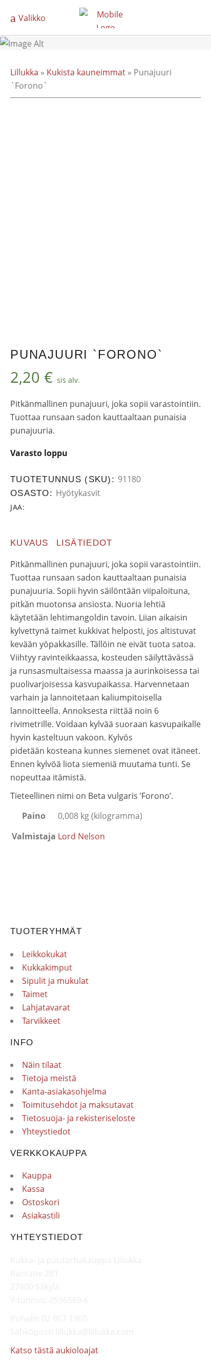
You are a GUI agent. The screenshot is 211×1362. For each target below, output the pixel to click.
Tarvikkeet (41, 1020)
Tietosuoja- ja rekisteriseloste (78, 1118)
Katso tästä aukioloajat (54, 1350)
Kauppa (37, 1175)
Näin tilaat (41, 1064)
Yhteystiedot (46, 1131)
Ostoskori (40, 1202)
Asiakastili (41, 1215)
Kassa (33, 1188)
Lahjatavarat (46, 1007)
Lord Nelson (81, 836)
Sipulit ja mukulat (55, 980)
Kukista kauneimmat (86, 72)
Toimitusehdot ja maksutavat (78, 1104)
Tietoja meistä (49, 1078)
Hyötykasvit (78, 493)
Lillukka (24, 72)
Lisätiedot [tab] (84, 543)
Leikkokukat (44, 954)
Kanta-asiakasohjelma (64, 1091)
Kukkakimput (47, 967)
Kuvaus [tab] (29, 543)
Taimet (35, 994)
